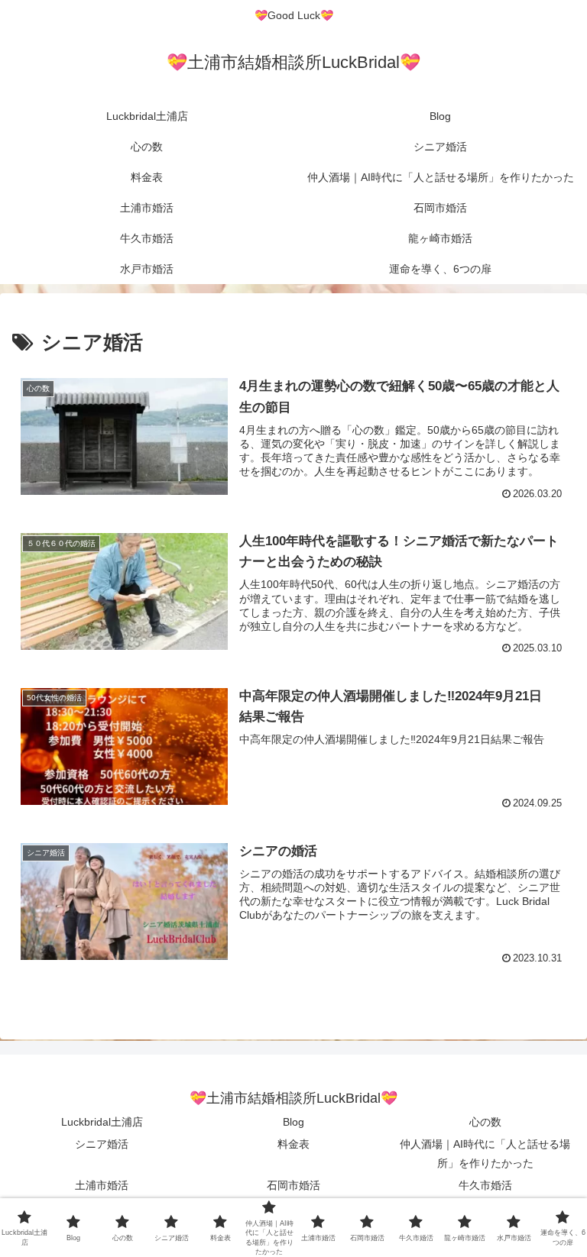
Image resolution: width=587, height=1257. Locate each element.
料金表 (293, 1144)
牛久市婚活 (485, 1185)
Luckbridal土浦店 (102, 1122)
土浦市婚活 (101, 1185)
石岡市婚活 (293, 1185)
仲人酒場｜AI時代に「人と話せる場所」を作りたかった (485, 1153)
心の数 (485, 1122)
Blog (293, 1122)
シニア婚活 (101, 1144)
